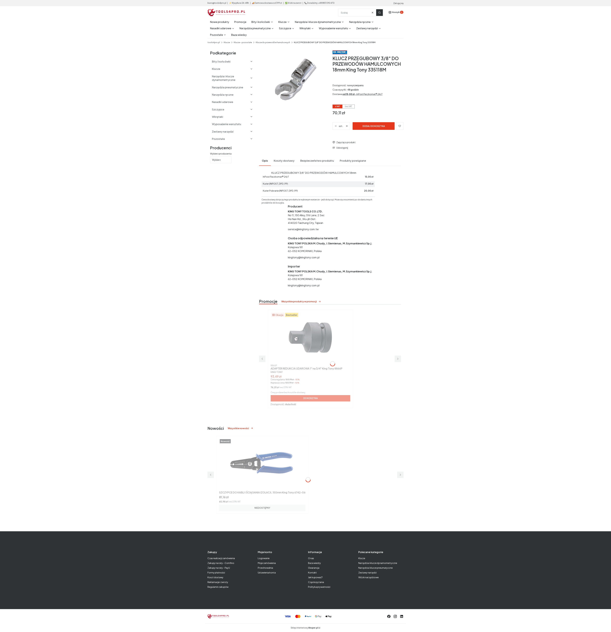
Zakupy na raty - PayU (218, 567)
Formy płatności (216, 572)
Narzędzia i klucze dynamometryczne (377, 563)
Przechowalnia (265, 567)
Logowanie (264, 558)
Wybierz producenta (221, 153)
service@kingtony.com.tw (303, 229)
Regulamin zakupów (217, 586)
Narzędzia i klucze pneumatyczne (375, 567)
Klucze (227, 42)
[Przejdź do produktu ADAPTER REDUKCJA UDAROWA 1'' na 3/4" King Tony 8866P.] (310, 337)
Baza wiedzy (314, 563)
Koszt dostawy (215, 577)
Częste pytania (316, 582)
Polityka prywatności (319, 586)
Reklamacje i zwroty (217, 582)
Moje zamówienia (267, 563)
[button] (379, 12)
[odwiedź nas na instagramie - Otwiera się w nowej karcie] (395, 616)
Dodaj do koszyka (373, 126)
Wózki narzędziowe (368, 577)
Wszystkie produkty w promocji (299, 301)
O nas (311, 558)
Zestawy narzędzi (367, 572)
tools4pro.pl (213, 42)
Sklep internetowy (304, 628)
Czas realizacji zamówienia (221, 558)
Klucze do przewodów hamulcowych (273, 42)
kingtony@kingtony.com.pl (304, 257)
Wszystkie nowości (238, 428)
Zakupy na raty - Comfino (220, 563)
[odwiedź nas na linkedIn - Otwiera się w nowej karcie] (402, 616)
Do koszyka (310, 398)
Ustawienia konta (267, 572)
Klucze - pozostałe (243, 42)
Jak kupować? (315, 577)
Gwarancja (313, 567)
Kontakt (312, 572)
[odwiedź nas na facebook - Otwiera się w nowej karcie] (389, 616)
